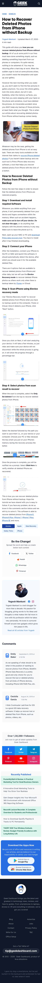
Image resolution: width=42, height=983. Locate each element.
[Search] (39, 3)
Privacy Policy (31, 928)
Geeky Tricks (8, 531)
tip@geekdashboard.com (21, 950)
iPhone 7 (17, 517)
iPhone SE (6, 520)
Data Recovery (31, 526)
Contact (11, 928)
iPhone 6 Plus (7, 517)
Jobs (31, 924)
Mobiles (12, 14)
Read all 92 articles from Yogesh (21, 630)
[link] (29, 601)
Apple (19, 526)
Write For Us (11, 932)
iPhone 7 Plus (27, 517)
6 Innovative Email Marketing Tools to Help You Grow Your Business (18, 789)
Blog (11, 919)
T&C (31, 932)
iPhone (19, 531)
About (11, 924)
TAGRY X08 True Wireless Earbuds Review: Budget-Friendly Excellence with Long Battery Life (20, 831)
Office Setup (11, 937)
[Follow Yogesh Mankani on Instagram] (33, 601)
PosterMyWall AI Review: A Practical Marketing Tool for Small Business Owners (20, 780)
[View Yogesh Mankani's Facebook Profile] (29, 601)
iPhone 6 (29, 514)
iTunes (19, 283)
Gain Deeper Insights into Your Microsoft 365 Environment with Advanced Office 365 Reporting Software (20, 800)
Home (4, 14)
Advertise (31, 919)
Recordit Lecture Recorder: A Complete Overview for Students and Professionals (20, 811)
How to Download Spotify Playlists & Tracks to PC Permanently (18, 820)
